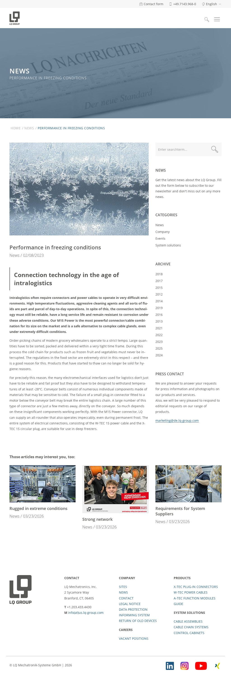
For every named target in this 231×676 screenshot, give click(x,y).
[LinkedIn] (170, 665)
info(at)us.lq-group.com (86, 612)
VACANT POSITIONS (133, 638)
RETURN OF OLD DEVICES (138, 621)
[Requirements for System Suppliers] (188, 483)
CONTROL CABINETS (189, 633)
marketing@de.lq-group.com (177, 420)
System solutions (168, 245)
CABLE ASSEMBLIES (188, 621)
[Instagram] (184, 665)
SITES (123, 587)
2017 (159, 281)
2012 (159, 294)
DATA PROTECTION (133, 609)
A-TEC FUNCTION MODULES (194, 598)
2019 (159, 308)
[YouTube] (201, 665)
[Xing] (217, 665)
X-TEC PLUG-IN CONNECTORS (196, 587)
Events (160, 238)
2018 (159, 274)
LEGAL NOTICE (130, 604)
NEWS (123, 592)
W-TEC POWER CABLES (191, 592)
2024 (159, 355)
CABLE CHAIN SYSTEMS (191, 627)
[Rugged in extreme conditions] (42, 483)
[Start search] (215, 149)
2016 (159, 314)
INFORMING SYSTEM (134, 615)
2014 (159, 301)
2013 (159, 321)
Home (16, 128)
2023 (159, 341)
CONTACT (126, 598)
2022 (159, 335)
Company (162, 232)
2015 (159, 287)
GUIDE (178, 604)
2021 (159, 328)
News (29, 128)
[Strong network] (115, 489)
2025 (159, 348)
